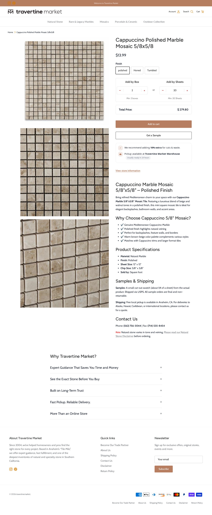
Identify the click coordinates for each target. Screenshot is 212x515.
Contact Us (106, 460)
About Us (106, 450)
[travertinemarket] (35, 11)
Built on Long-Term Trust (67, 390)
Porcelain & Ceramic (126, 21)
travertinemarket (23, 494)
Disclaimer (106, 465)
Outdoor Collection (154, 21)
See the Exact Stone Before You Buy (75, 379)
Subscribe (164, 468)
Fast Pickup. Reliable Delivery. (70, 402)
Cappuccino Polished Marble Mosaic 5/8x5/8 (35, 32)
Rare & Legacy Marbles (81, 21)
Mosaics (104, 21)
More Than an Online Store (68, 413)
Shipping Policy (109, 455)
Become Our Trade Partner (115, 445)
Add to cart (153, 124)
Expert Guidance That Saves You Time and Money (84, 367)
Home (10, 32)
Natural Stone (55, 21)
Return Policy (107, 471)
